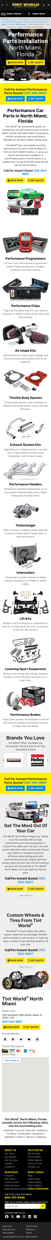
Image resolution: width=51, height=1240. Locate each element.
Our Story (10, 1153)
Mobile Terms (30, 1229)
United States (23, 19)
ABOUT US (10, 1150)
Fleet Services (12, 1185)
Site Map (29, 1232)
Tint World (4, 19)
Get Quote (36, 62)
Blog (30, 1175)
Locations (10, 1166)
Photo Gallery (35, 1185)
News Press (34, 1178)
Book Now (16, 62)
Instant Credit (12, 1182)
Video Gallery (35, 1182)
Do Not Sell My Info (9, 1229)
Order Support (35, 1160)
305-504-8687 (35, 93)
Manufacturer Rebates (16, 1188)
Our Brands (10, 1156)
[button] (2, 5)
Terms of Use (34, 1163)
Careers (9, 1163)
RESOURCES (11, 1172)
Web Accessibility (8, 1232)
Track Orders (34, 1156)
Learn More (24, 895)
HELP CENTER (35, 1150)
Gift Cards (10, 1178)
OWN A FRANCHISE (38, 1188)
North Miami (44, 19)
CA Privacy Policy (32, 1226)
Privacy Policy (7, 1226)
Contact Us (33, 1166)
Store (13, 19)
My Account (34, 1153)
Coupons (9, 1175)
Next (47, 760)
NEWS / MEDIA (36, 1172)
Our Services (11, 1160)
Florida (34, 19)
